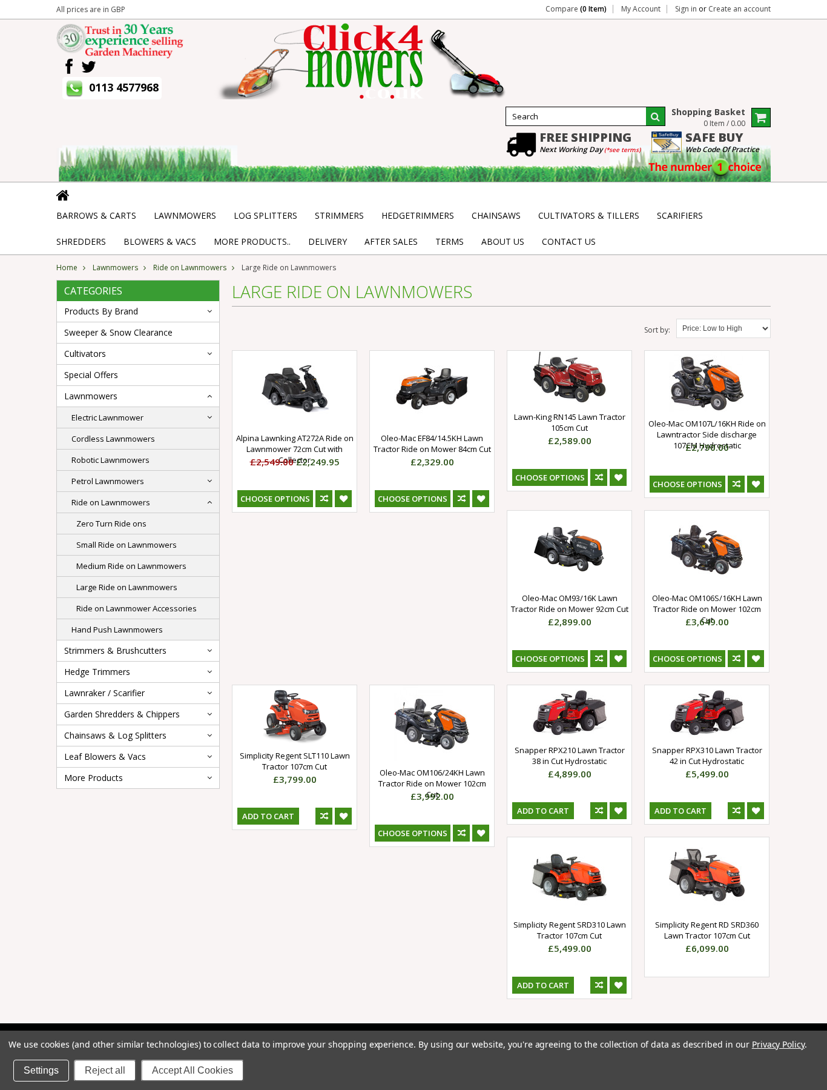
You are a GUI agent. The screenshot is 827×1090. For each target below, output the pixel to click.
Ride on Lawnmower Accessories (136, 608)
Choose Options (275, 498)
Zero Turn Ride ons (111, 523)
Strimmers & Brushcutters (115, 650)
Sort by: (657, 330)
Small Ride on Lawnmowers (126, 544)
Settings (41, 1070)
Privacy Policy (778, 1044)
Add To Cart (268, 816)
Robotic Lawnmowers (110, 459)
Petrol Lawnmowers (107, 481)
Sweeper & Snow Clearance (118, 332)
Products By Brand (101, 311)
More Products (93, 777)
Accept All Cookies (192, 1070)
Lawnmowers (115, 267)
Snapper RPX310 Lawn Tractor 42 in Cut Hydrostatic (707, 755)
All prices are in (90, 9)
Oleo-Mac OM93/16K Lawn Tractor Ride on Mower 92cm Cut (569, 603)
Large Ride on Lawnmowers (126, 587)
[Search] (655, 116)
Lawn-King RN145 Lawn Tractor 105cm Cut (569, 422)
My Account (641, 9)
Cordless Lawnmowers (113, 438)
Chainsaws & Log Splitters (115, 735)
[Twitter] (88, 67)
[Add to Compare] (323, 498)
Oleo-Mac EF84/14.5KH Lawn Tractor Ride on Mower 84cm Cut (432, 443)
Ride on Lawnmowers (189, 267)
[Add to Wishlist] (343, 498)
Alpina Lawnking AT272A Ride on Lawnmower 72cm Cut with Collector (295, 449)
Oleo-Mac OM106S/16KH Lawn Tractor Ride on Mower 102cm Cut (707, 609)
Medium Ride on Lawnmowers (131, 565)
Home (66, 267)
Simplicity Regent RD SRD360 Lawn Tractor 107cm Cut (707, 930)
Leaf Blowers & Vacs (105, 756)
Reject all (105, 1070)
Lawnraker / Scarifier (104, 693)
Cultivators (85, 353)
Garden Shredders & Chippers (122, 714)
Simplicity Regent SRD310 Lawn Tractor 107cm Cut (569, 930)
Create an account (739, 9)
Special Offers (91, 375)
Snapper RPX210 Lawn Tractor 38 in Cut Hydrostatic (570, 755)
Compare (576, 9)
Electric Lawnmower (107, 417)
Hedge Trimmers (97, 671)
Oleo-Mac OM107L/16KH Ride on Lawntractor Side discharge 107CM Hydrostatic (707, 434)
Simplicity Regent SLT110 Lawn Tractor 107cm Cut (295, 761)
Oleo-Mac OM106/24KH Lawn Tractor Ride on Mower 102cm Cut (432, 783)
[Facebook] (69, 67)
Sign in (686, 9)
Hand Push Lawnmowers (117, 629)
